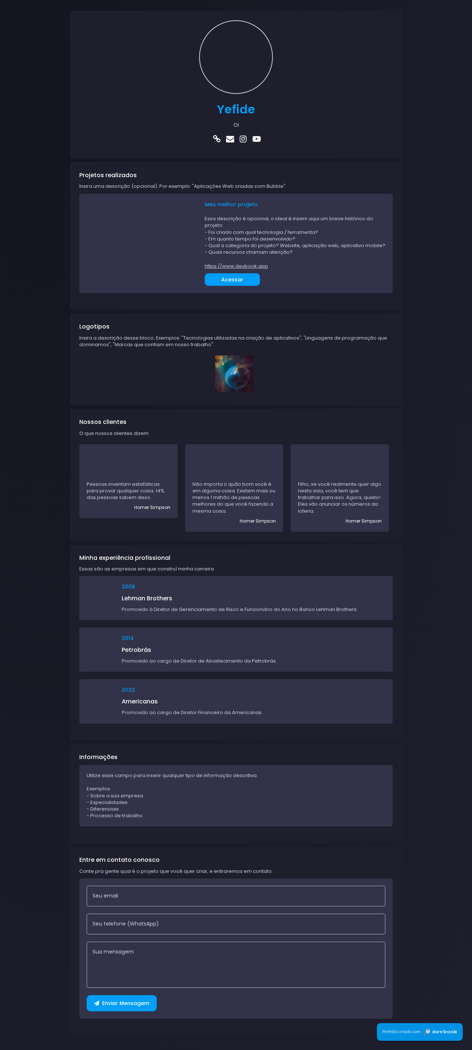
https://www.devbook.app (236, 266)
